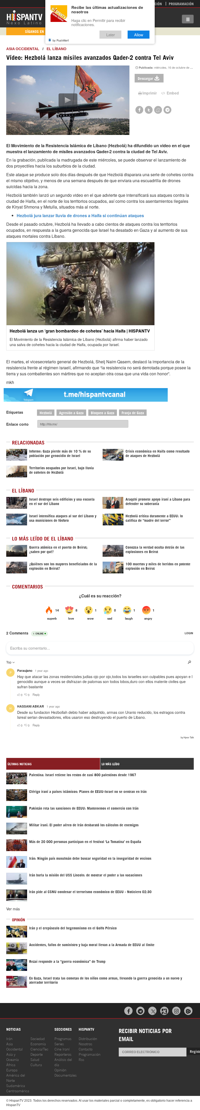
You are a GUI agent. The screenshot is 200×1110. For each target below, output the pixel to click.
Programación (181, 3)
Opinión (60, 1070)
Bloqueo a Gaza (102, 412)
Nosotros (85, 1043)
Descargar (145, 78)
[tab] (53, 764)
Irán (9, 1038)
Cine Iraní (62, 1049)
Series (59, 1043)
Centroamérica (17, 1090)
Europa (11, 1070)
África (10, 1064)
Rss (81, 1059)
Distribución (88, 1038)
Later (110, 34)
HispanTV (24, 17)
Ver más (13, 908)
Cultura (36, 1064)
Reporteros (62, 1054)
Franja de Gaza (133, 412)
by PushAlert (61, 40)
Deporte (36, 1054)
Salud (34, 1059)
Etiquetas (14, 412)
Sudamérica (15, 1085)
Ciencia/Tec (39, 1049)
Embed (172, 93)
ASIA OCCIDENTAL (22, 49)
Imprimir (149, 93)
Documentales (65, 1075)
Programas (62, 1038)
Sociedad (37, 1038)
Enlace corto (17, 424)
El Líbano (56, 49)
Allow (138, 34)
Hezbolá (46, 412)
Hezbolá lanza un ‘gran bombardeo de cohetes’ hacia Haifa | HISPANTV (80, 330)
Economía (38, 1043)
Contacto (85, 1049)
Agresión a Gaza (71, 412)
